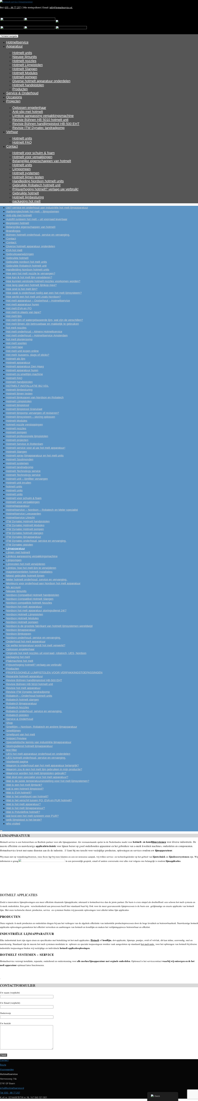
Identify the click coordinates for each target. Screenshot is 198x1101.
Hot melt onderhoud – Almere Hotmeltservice (34, 331)
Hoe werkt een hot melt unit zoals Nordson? (33, 296)
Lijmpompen (21, 169)
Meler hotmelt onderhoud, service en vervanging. (36, 579)
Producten (20, 89)
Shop (9, 722)
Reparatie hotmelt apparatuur (24, 676)
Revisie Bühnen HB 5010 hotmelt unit (40, 120)
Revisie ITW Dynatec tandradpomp (38, 128)
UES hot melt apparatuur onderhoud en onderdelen (38, 753)
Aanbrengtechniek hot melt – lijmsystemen (32, 211)
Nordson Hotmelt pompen (22, 622)
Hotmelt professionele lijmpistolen (27, 436)
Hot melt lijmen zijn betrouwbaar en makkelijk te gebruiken (42, 323)
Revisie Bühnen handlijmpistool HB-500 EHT (45, 124)
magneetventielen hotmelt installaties (29, 571)
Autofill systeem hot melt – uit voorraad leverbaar (36, 219)
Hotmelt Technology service (23, 471)
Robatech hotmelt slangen (22, 699)
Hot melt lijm (14, 316)
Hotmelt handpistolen (28, 85)
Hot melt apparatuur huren (22, 304)
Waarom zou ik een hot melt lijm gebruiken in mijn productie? (44, 769)
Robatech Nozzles (17, 707)
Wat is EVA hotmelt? (19, 792)
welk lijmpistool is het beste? (24, 819)
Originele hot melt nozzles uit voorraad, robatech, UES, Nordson (46, 653)
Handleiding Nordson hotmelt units (38, 181)
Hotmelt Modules (25, 73)
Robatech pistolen (17, 715)
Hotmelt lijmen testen (28, 177)
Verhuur (12, 132)
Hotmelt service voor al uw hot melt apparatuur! (35, 447)
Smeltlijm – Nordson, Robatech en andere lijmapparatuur (41, 726)
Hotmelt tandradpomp (19, 467)
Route (3, 1064)
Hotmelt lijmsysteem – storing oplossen (30, 416)
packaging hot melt (26, 201)
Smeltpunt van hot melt (20, 734)
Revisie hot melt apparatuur (23, 688)
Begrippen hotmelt (17, 223)
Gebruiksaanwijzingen (20, 254)
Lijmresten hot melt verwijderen (25, 564)
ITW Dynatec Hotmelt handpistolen (28, 521)
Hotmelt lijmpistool (17, 405)
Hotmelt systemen (25, 173)
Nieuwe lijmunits (24, 57)
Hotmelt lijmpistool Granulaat (24, 409)
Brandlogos (13, 230)
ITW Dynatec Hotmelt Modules (25, 525)
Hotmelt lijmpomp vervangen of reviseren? (32, 413)
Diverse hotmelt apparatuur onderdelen (41, 81)
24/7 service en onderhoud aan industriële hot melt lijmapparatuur (47, 207)
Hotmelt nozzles (24, 61)
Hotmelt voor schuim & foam (33, 153)
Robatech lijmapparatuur (21, 703)
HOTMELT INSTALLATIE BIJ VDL (27, 385)
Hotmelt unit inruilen (18, 482)
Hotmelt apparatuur (18, 362)
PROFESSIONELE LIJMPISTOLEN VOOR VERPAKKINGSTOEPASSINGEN (54, 672)
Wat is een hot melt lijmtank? (24, 784)
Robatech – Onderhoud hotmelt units (29, 695)
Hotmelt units (22, 53)
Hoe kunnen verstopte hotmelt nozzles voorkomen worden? (43, 281)
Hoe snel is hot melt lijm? (22, 289)
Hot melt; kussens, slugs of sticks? (27, 354)
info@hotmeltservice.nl (61, 7)
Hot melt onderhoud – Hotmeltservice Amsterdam (37, 335)
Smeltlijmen (13, 730)
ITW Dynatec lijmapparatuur (23, 536)
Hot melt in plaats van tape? (23, 312)
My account (13, 587)
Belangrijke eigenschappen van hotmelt (41, 161)
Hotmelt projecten (17, 440)
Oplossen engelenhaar (29, 108)
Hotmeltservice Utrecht (20, 517)
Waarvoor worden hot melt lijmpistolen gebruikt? (36, 773)
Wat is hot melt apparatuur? (23, 804)
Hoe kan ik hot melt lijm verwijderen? (29, 277)
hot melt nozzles (16, 327)
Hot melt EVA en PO (19, 308)
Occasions (14, 97)
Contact (12, 146)
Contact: (11, 242)
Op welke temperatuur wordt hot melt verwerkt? (35, 645)
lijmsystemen (159, 842)
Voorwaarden (7, 1069)
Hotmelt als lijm (15, 358)
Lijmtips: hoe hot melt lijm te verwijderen (31, 567)
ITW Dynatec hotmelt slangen (24, 533)
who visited (13, 823)
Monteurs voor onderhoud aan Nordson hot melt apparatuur (43, 583)
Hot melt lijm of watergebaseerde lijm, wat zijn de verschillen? (44, 320)
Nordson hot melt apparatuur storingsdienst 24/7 (36, 610)
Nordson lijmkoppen (18, 633)
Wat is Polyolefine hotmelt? (23, 812)
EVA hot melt (14, 250)
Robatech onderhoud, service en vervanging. (34, 711)
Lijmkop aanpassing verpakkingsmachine (43, 116)
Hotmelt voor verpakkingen (32, 157)
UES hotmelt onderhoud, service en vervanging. (36, 757)
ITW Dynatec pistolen (19, 544)
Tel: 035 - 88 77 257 (10, 1092)
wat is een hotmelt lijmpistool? (25, 788)
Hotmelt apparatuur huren (22, 370)
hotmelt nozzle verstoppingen (24, 424)
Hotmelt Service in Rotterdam (24, 444)
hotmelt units (14, 486)
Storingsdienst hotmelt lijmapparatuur (29, 746)
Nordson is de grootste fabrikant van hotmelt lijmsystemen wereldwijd (49, 626)
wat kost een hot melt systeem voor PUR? (32, 815)
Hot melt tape (14, 347)
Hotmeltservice (17, 42)
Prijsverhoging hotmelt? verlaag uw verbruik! (45, 189)
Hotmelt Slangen (24, 69)
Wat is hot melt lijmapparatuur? (25, 808)
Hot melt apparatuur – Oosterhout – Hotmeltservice (38, 300)
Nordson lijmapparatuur (20, 629)
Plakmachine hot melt (19, 660)
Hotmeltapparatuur (18, 505)
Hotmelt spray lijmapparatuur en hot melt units (35, 455)
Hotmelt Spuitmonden (19, 459)
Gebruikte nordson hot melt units (26, 261)
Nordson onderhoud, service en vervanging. (33, 637)
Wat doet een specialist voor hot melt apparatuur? (37, 777)
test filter (11, 750)
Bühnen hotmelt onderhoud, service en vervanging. (38, 234)
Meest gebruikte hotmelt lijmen (25, 575)
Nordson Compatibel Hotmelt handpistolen (32, 595)
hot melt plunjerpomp (19, 339)
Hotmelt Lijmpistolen (27, 65)
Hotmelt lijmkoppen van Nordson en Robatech (35, 397)
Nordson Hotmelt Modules (22, 618)
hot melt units (148, 944)
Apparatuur (14, 46)
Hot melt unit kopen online (22, 351)
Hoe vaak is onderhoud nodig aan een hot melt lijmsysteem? (44, 292)
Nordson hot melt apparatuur (24, 606)
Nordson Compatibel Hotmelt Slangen (29, 598)
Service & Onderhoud (22, 93)
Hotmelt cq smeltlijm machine (24, 374)
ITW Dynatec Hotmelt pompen (25, 529)
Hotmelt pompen (24, 77)
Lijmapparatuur (15, 548)
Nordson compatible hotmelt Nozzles (29, 602)
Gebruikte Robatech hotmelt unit (36, 185)
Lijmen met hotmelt (18, 552)
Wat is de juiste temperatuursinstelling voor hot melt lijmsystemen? (47, 781)
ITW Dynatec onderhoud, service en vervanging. (36, 540)
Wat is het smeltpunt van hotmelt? (27, 796)
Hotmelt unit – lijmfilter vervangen (27, 478)
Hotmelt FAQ (22, 142)
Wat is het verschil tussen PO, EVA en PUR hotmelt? (39, 800)
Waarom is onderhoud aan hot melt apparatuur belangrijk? (42, 765)
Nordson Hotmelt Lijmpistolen (24, 614)
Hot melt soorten (16, 343)
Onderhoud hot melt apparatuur (25, 641)
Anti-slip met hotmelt (27, 112)
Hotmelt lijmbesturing (28, 197)
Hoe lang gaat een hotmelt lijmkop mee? (31, 285)
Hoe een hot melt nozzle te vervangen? (30, 273)
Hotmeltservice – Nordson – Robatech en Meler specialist (42, 509)
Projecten (13, 101)
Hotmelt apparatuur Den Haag (25, 366)
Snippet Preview (16, 738)
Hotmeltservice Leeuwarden (23, 513)
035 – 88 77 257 (13, 7)
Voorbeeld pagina (17, 761)
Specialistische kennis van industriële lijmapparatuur (38, 742)
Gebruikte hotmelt (25, 193)
